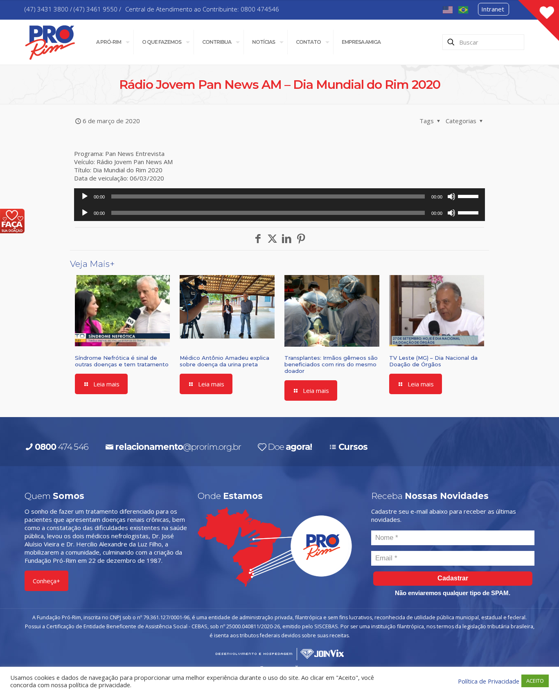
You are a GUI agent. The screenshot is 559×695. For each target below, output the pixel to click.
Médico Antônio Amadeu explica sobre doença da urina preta (224, 361)
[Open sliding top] (538, 20)
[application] (279, 196)
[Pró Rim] (50, 42)
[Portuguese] (463, 9)
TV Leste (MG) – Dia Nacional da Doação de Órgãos (433, 361)
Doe (290, 447)
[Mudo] (451, 196)
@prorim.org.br (178, 447)
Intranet (492, 9)
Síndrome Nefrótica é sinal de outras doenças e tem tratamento (122, 361)
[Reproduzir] (85, 196)
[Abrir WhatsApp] (538, 674)
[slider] (469, 195)
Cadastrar (452, 578)
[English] (448, 9)
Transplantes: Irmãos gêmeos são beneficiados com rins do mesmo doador (331, 364)
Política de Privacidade (488, 681)
